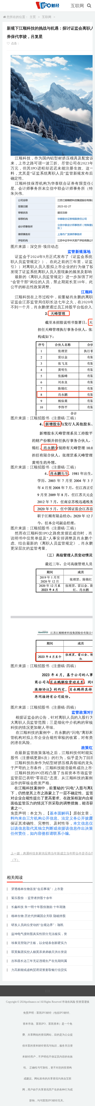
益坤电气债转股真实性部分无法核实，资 (39, 934)
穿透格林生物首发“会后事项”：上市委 (37, 889)
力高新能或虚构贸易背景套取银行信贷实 (39, 970)
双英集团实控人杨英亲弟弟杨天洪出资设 (39, 952)
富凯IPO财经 (43, 1012)
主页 (33, 17)
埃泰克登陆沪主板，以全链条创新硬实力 (39, 943)
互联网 (77, 5)
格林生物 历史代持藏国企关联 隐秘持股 (38, 916)
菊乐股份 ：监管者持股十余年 (31, 898)
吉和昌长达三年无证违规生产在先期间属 (39, 961)
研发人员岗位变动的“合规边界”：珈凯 (37, 925)
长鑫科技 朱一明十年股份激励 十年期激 (38, 907)
